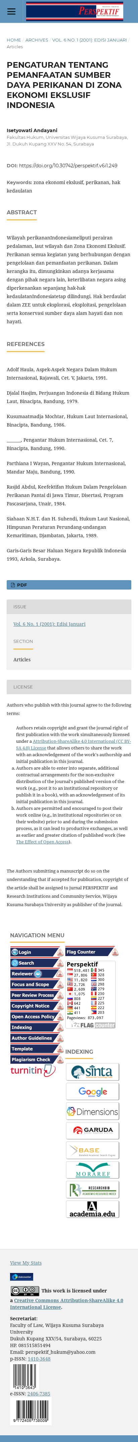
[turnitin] (33, 1070)
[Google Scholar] (93, 1091)
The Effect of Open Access (42, 842)
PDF (21, 585)
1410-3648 (39, 1358)
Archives (36, 40)
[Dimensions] (93, 1111)
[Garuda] (93, 1130)
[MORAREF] (93, 1170)
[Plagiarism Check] (37, 1058)
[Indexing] (37, 1026)
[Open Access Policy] (37, 1015)
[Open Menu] (11, 11)
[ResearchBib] (93, 1189)
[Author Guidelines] (37, 1037)
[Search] (37, 961)
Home (14, 40)
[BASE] (93, 1150)
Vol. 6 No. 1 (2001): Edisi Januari (89, 40)
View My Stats (26, 1263)
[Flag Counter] (92, 950)
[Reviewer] (37, 972)
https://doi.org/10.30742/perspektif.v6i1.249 (68, 166)
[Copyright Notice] (37, 1004)
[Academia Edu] (93, 1209)
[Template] (37, 1047)
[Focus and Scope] (37, 983)
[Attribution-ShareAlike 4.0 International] (25, 1290)
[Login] (37, 951)
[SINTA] (93, 1071)
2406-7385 (38, 1393)
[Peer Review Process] (37, 994)
